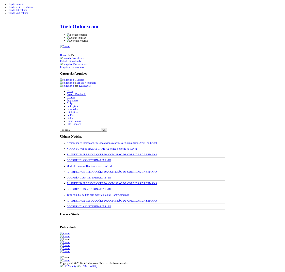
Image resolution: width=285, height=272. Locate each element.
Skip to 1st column (17, 10)
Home (63, 55)
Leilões (80, 79)
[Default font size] (76, 37)
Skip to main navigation (20, 7)
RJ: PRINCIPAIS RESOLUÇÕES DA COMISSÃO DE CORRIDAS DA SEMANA (112, 154)
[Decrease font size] (77, 40)
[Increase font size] (77, 34)
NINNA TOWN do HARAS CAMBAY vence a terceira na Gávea (102, 148)
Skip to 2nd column (18, 13)
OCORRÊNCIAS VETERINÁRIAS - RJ (89, 160)
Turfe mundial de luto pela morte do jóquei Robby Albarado (98, 194)
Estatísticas (85, 85)
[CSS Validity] (68, 266)
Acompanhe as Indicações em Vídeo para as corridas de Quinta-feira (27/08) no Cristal (112, 143)
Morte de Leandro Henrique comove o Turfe (90, 166)
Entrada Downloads (70, 61)
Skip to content (16, 4)
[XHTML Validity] (87, 266)
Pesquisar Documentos (72, 67)
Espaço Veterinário (86, 82)
